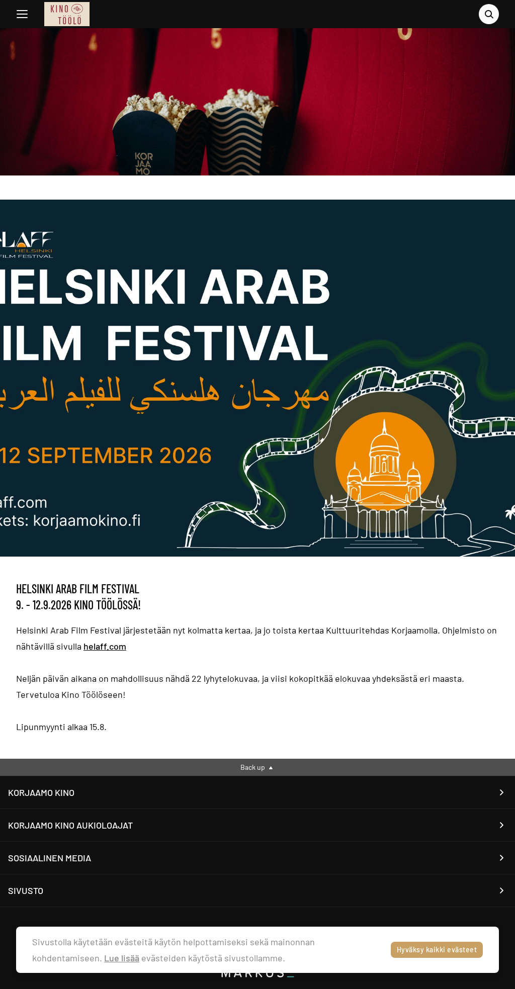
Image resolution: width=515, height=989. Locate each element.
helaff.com (104, 646)
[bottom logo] (257, 974)
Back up (253, 767)
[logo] (67, 14)
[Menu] (22, 14)
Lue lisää (121, 957)
